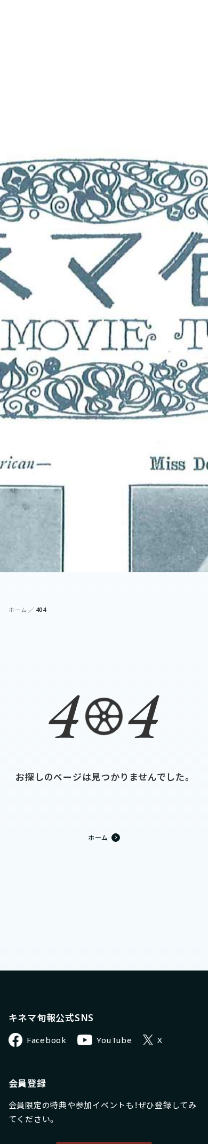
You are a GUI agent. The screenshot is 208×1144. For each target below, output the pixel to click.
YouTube (114, 1040)
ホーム (18, 610)
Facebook (47, 1040)
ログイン (147, 16)
